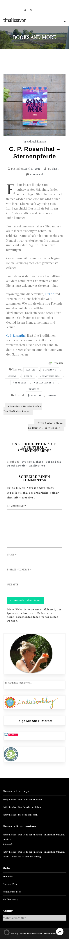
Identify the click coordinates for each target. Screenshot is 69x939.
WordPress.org (10, 899)
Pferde (50, 294)
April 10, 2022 (32, 168)
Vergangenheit (44, 382)
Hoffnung (49, 369)
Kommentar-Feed (12, 891)
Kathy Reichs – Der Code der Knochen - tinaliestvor (29, 834)
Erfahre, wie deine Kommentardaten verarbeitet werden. (32, 617)
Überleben (20, 382)
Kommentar (16, 505)
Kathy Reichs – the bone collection (20, 814)
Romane (41, 141)
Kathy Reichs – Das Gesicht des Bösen (22, 807)
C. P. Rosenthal (16, 335)
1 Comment (36, 174)
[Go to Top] (60, 931)
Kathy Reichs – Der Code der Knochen (22, 799)
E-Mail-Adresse (19, 569)
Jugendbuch (29, 141)
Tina (54, 168)
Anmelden (8, 876)
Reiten (28, 376)
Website (13, 584)
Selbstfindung (50, 376)
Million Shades (51, 933)
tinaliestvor (14, 20)
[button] (6, 932)
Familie (31, 369)
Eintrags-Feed (10, 884)
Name (12, 554)
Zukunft (34, 389)
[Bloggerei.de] (11, 734)
